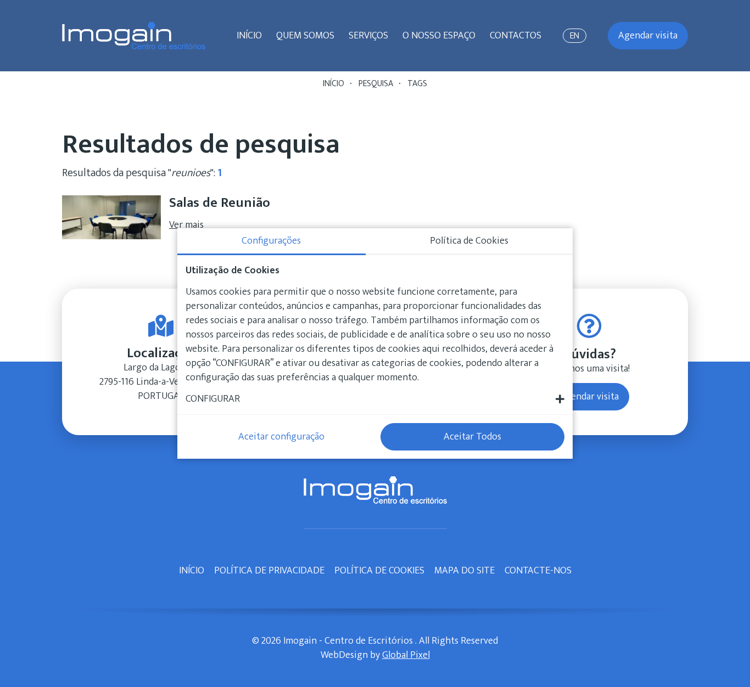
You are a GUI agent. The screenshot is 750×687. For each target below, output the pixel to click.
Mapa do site (464, 570)
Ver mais (186, 225)
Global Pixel (406, 655)
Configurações (271, 241)
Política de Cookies (379, 570)
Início (249, 35)
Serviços (368, 35)
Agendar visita (648, 35)
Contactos (515, 35)
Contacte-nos (538, 570)
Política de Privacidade (269, 570)
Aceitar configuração (281, 437)
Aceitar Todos (472, 437)
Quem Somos (305, 35)
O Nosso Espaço (438, 35)
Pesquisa (376, 83)
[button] (375, 399)
